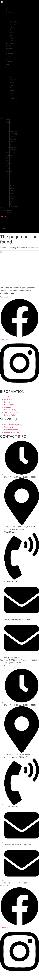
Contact (13, 80)
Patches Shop (9, 55)
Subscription (10, 152)
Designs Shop (9, 49)
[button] (5, 109)
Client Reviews (8, 60)
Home (8, 120)
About (12, 77)
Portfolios (9, 155)
